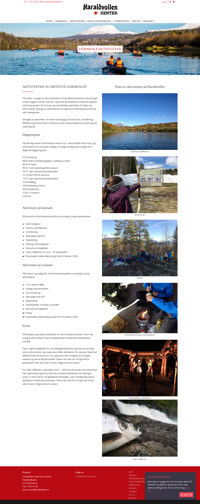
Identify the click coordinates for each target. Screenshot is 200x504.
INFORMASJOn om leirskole (140, 478)
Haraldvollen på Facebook (86, 476)
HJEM (131, 472)
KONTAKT (132, 498)
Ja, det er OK (186, 495)
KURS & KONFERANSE (137, 482)
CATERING (133, 491)
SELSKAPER (133, 488)
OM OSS (132, 495)
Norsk (164, 2)
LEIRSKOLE (133, 475)
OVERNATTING (134, 485)
